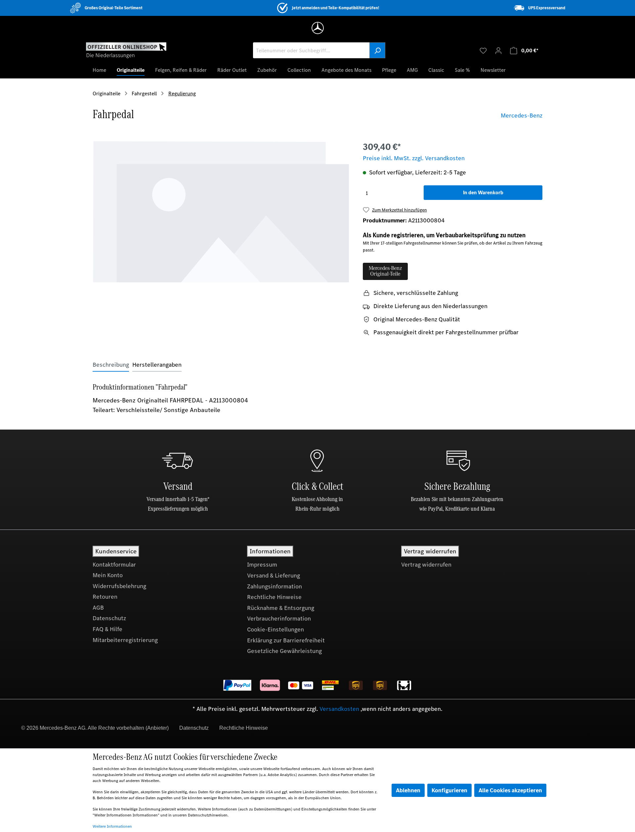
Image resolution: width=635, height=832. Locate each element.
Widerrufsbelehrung (119, 586)
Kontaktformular (114, 565)
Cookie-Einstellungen (275, 629)
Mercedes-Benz (521, 115)
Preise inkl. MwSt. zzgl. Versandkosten (414, 158)
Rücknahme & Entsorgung (280, 608)
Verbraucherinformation (279, 619)
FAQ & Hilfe (107, 629)
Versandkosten (339, 709)
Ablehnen (408, 790)
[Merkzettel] (483, 50)
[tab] (111, 365)
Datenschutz (109, 618)
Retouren (105, 597)
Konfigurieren (449, 790)
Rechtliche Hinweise (274, 597)
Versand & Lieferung (273, 575)
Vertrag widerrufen (426, 565)
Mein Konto (108, 575)
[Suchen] (377, 50)
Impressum (262, 565)
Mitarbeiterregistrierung (125, 640)
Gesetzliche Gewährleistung (284, 651)
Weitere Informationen (112, 826)
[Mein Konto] (498, 50)
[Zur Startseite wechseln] (126, 50)
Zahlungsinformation (274, 586)
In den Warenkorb (483, 192)
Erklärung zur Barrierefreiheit (286, 640)
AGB (98, 608)
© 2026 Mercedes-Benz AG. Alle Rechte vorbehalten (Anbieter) (95, 728)
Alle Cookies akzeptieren (510, 790)
